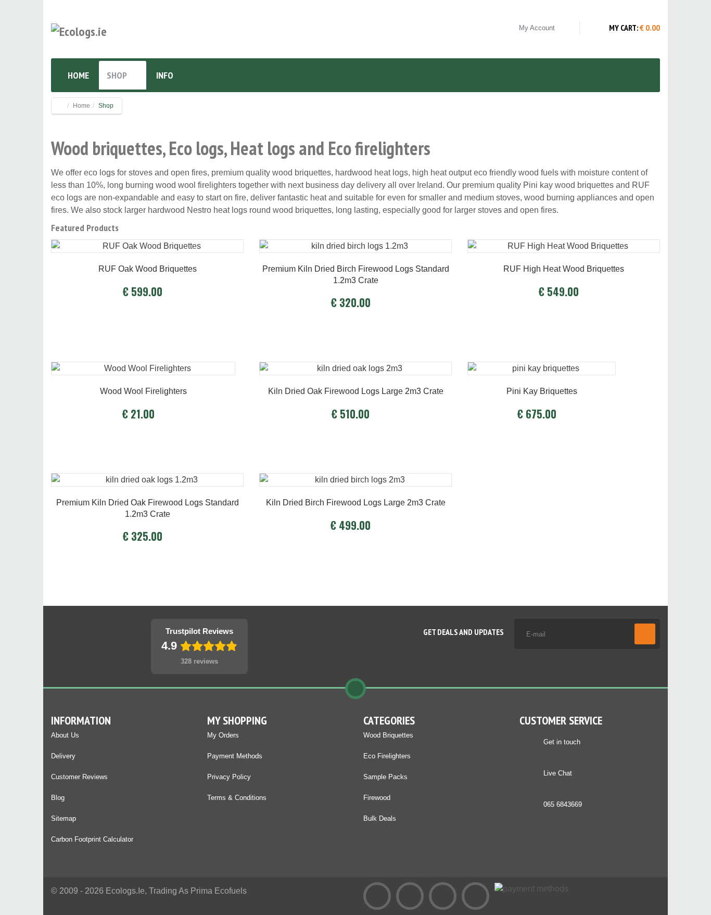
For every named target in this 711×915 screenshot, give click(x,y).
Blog (58, 798)
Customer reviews (79, 777)
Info (164, 75)
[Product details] (147, 243)
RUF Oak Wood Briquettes (147, 268)
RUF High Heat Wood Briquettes (563, 268)
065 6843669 (562, 804)
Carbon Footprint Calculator (92, 839)
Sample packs (385, 777)
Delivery (63, 756)
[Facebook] (377, 896)
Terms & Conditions (236, 798)
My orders (223, 735)
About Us (65, 735)
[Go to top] (355, 688)
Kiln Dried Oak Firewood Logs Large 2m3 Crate (355, 391)
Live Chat (557, 773)
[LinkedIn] (410, 896)
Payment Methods (234, 756)
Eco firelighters (387, 756)
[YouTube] (442, 896)
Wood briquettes (388, 735)
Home (78, 75)
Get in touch (561, 742)
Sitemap (63, 818)
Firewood (376, 798)
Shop (117, 75)
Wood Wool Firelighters (143, 391)
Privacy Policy (229, 777)
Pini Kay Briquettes (541, 391)
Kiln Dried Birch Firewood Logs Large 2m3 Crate (356, 502)
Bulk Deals (379, 818)
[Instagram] (475, 896)
